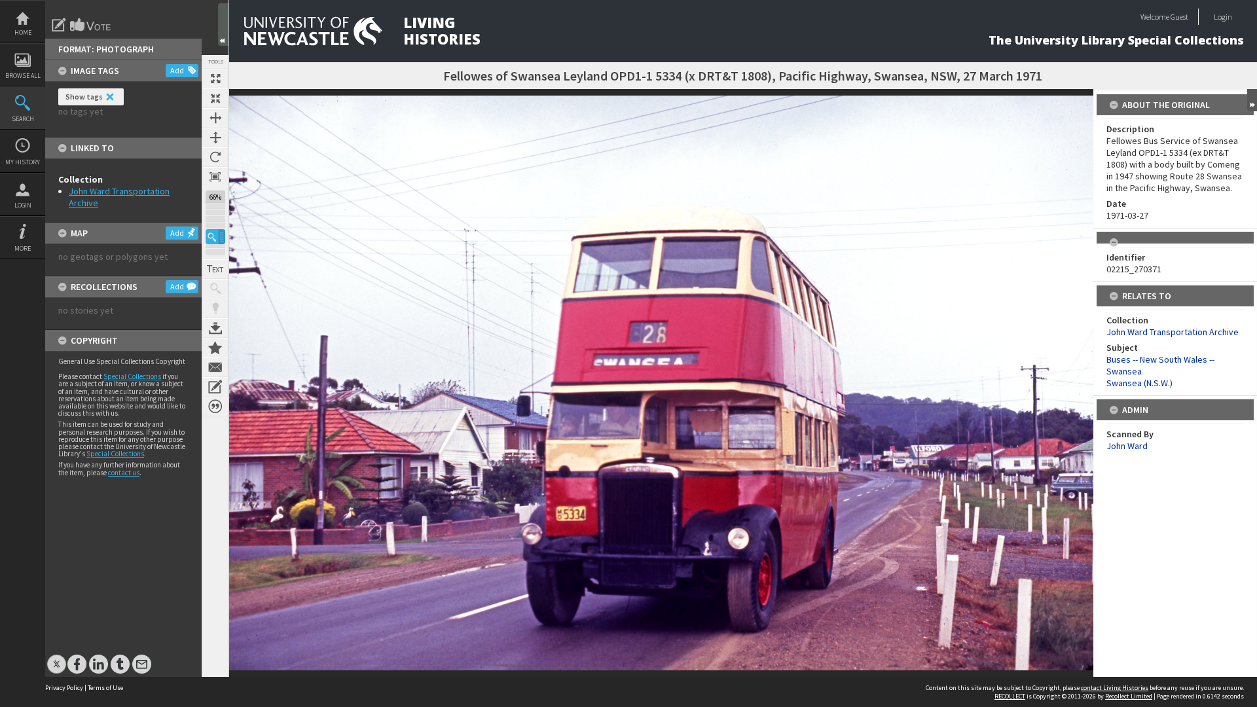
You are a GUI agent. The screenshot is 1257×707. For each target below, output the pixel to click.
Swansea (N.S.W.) (1139, 383)
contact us (123, 472)
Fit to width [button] (215, 118)
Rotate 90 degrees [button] (215, 157)
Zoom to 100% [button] (215, 177)
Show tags (84, 96)
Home (22, 32)
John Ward (1127, 446)
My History (22, 162)
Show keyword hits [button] (215, 289)
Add (177, 70)
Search (23, 119)
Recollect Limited (1128, 696)
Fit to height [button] (215, 137)
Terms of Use (105, 687)
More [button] (22, 248)
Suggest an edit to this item (59, 25)
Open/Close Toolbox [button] (223, 24)
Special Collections (132, 376)
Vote (91, 25)
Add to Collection (215, 347)
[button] (215, 236)
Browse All (23, 75)
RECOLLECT (1009, 696)
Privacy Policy (64, 687)
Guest (1179, 17)
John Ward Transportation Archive (1172, 332)
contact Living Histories (1114, 687)
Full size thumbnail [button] (215, 78)
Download (215, 328)
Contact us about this (215, 367)
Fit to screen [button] (215, 98)
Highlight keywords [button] (215, 308)
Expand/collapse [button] (1252, 100)
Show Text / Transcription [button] (215, 269)
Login (22, 205)
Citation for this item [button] (215, 406)
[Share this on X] (56, 657)
